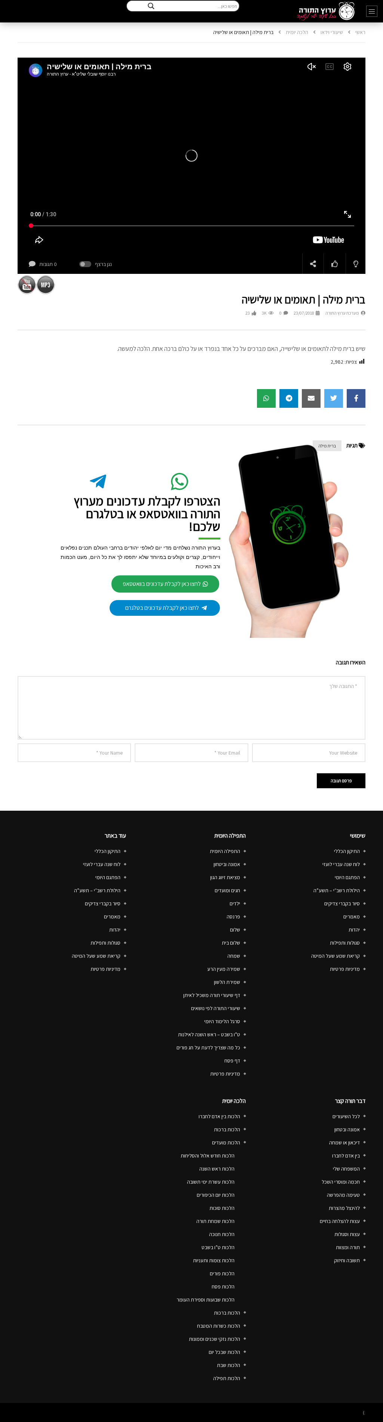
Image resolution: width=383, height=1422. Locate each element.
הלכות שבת (228, 1365)
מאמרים (351, 916)
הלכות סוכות (222, 1208)
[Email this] (311, 398)
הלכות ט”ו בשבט (218, 1247)
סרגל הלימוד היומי (222, 1021)
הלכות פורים (222, 1273)
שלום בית (231, 942)
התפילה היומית (225, 851)
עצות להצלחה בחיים (340, 1221)
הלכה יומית (297, 32)
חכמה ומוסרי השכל (341, 1181)
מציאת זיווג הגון (225, 877)
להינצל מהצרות (344, 1208)
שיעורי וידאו (332, 32)
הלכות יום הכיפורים (216, 1195)
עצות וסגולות (347, 1234)
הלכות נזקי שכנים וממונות (214, 1339)
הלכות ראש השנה (217, 1168)
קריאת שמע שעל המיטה (335, 955)
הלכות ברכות (227, 1129)
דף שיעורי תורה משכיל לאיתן (211, 995)
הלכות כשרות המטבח (218, 1325)
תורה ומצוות (348, 1247)
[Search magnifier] (151, 6)
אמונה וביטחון (227, 864)
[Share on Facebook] (356, 398)
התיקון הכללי (347, 851)
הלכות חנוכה (222, 1234)
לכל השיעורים (346, 1116)
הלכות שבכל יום (224, 1352)
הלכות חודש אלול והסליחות (208, 1155)
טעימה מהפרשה (343, 1195)
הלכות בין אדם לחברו (219, 1116)
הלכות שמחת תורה (215, 1221)
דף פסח (232, 1060)
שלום (235, 929)
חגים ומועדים (227, 890)
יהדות (354, 929)
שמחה (233, 955)
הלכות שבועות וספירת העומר (206, 1299)
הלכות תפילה (226, 1378)
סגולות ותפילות (345, 942)
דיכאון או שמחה (344, 1142)
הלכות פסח (223, 1286)
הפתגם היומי (347, 877)
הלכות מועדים (226, 1142)
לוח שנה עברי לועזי (341, 864)
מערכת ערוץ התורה (342, 313)
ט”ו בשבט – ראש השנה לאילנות (209, 1034)
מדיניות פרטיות (345, 969)
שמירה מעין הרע (223, 969)
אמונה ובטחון (347, 1129)
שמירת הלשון (227, 982)
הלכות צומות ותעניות (214, 1260)
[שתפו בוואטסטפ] (266, 398)
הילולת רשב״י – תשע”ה (336, 890)
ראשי (360, 32)
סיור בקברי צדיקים (342, 903)
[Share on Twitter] (333, 398)
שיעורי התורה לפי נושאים (215, 1008)
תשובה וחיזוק (347, 1260)
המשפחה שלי (346, 1168)
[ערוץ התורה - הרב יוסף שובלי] (326, 11)
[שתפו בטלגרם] (288, 398)
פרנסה (233, 916)
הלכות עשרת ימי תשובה (211, 1181)
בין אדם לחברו (346, 1155)
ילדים (235, 903)
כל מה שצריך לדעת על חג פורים (208, 1047)
